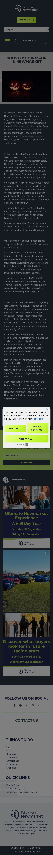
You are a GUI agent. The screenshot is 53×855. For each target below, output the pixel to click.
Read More (38, 418)
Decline (13, 428)
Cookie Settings (36, 428)
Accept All (25, 439)
